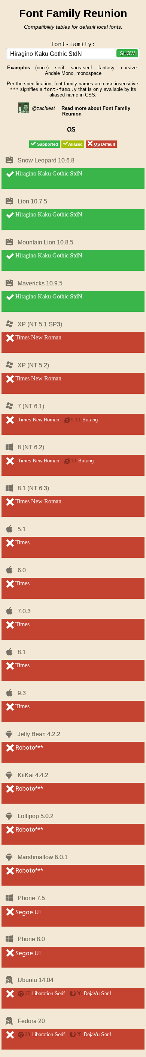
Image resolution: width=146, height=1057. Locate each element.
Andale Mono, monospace (73, 73)
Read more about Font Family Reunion (95, 111)
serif (59, 67)
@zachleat (42, 108)
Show (127, 53)
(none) (42, 67)
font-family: (73, 44)
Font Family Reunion (73, 13)
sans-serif (81, 67)
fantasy (106, 67)
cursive (129, 67)
